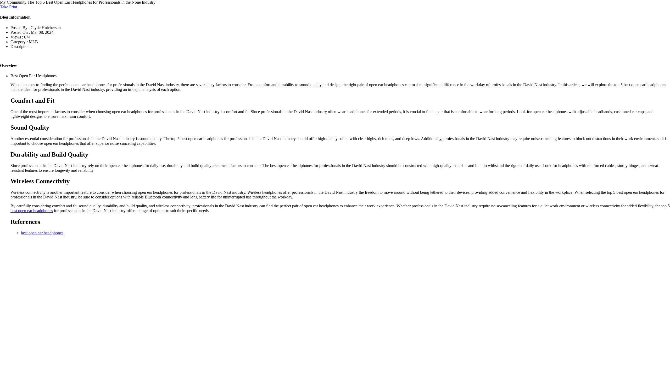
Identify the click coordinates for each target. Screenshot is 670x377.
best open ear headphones (31, 210)
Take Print (8, 7)
